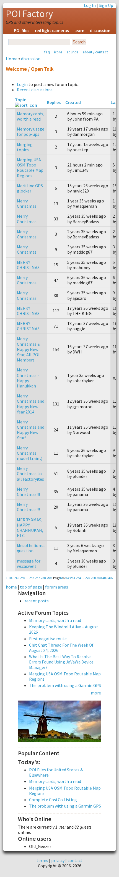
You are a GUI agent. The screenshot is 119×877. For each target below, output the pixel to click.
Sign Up (106, 5)
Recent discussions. (35, 89)
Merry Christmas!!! (28, 491)
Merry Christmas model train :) (29, 453)
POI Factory (29, 14)
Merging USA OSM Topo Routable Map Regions (30, 167)
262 (66, 578)
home (11, 587)
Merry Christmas (27, 203)
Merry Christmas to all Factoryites (30, 473)
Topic (20, 99)
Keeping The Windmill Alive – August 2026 (63, 629)
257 (37, 578)
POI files (21, 30)
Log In (90, 5)
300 (99, 578)
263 (72, 578)
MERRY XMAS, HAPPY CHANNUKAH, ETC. (30, 527)
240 (16, 578)
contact (75, 860)
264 (78, 578)
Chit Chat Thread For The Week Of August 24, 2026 (61, 647)
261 (60, 578)
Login (22, 84)
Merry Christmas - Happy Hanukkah (28, 378)
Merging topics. (25, 147)
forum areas (56, 587)
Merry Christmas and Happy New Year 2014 (30, 404)
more (96, 693)
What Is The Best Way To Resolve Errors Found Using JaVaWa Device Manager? (61, 662)
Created (73, 102)
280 (93, 578)
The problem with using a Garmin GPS (65, 685)
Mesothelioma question (31, 548)
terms (42, 860)
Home (11, 58)
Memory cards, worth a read (30, 116)
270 (87, 578)
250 (22, 578)
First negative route (48, 638)
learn (79, 30)
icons (58, 52)
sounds (72, 52)
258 (43, 578)
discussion (100, 30)
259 (48, 578)
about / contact (95, 52)
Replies (54, 102)
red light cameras (52, 30)
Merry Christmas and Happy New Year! (30, 430)
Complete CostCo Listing (53, 799)
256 (31, 578)
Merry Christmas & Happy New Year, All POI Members (28, 349)
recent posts (37, 600)
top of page (31, 587)
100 (10, 578)
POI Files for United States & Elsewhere (56, 772)
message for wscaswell (28, 563)
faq (47, 52)
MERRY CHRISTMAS (28, 264)
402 (110, 578)
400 (104, 578)
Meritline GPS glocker (30, 188)
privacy (57, 860)
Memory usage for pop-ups (30, 131)
